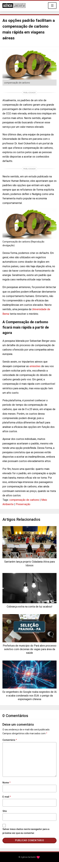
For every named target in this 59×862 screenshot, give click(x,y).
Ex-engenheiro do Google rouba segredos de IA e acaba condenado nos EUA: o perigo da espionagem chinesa (29, 695)
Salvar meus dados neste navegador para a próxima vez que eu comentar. (25, 831)
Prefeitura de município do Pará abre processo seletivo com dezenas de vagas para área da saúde (29, 649)
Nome (6, 782)
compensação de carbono (24, 499)
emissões (35, 366)
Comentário (9, 740)
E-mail (6, 796)
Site (4, 811)
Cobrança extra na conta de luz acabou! (29, 606)
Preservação (23, 504)
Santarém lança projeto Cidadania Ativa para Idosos (29, 563)
